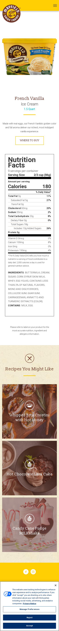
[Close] (55, 585)
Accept (29, 626)
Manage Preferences (29, 609)
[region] (29, 606)
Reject (30, 617)
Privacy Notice (29, 603)
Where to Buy (29, 140)
